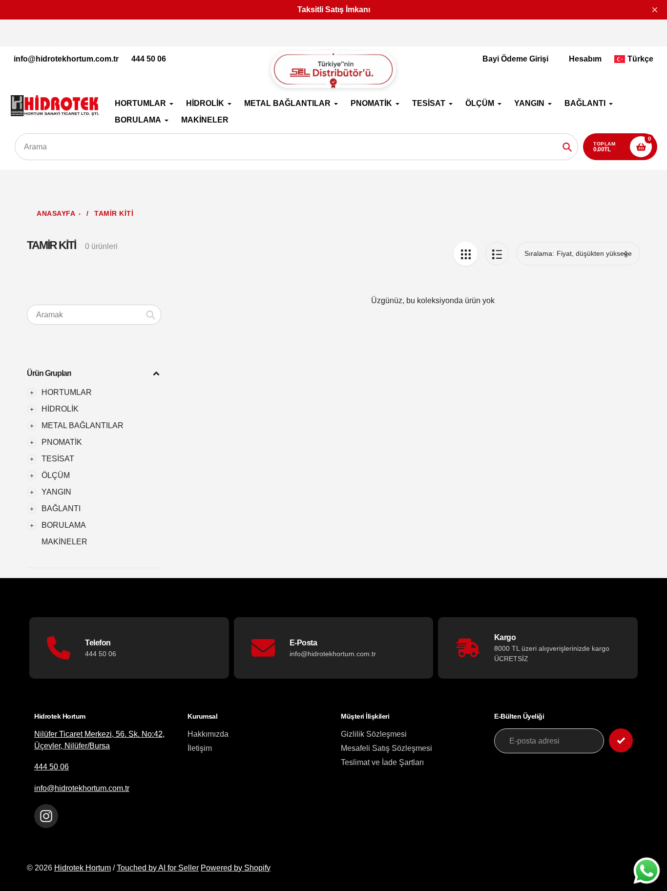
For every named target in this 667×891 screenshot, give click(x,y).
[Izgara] (466, 254)
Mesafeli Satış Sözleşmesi (386, 748)
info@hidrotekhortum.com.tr (66, 59)
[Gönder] (621, 740)
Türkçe (640, 59)
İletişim (200, 748)
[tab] (94, 542)
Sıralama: (539, 253)
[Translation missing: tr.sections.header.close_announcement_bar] (655, 10)
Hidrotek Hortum (82, 868)
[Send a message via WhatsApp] (646, 870)
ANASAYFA (56, 213)
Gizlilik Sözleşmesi (374, 734)
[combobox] (94, 315)
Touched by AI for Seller (158, 868)
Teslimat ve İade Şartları (382, 762)
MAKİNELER (64, 542)
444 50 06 (148, 59)
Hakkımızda (208, 734)
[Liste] (497, 254)
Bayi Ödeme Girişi (515, 59)
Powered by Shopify (236, 868)
